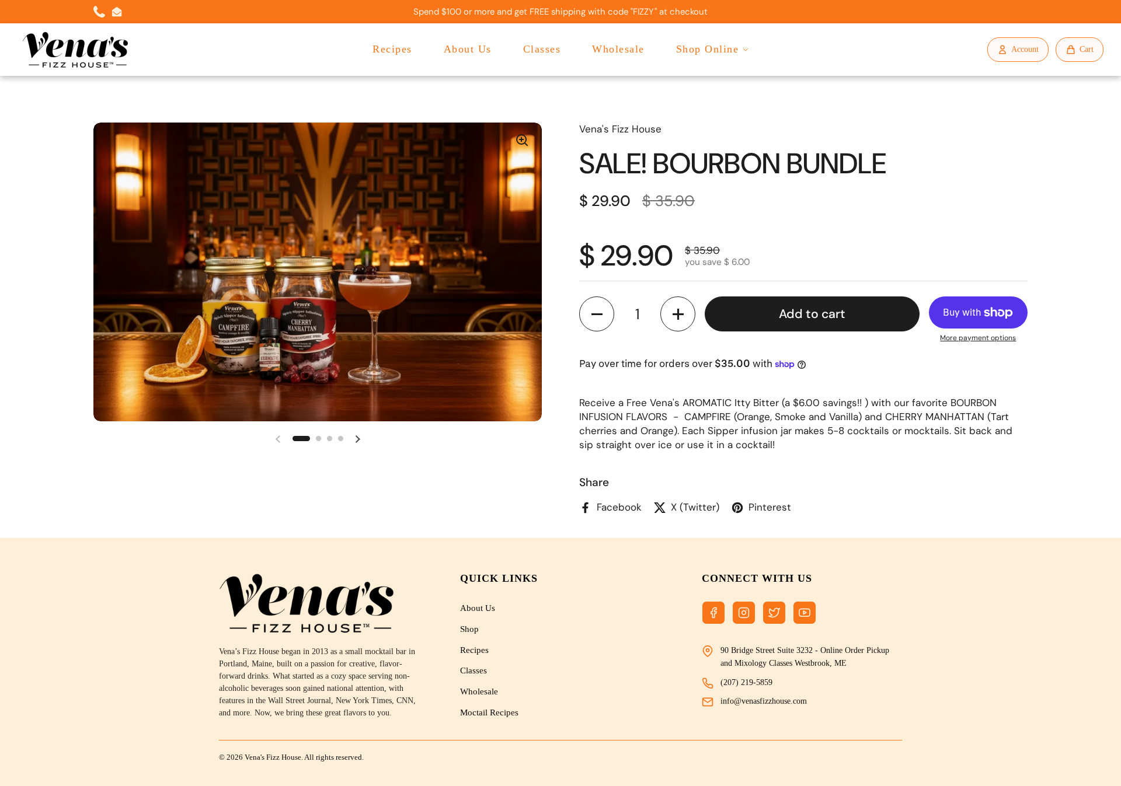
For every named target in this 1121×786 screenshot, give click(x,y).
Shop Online (707, 49)
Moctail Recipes (489, 712)
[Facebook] (713, 612)
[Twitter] (774, 612)
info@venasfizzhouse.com (763, 701)
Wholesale (618, 49)
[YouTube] (804, 612)
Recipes (392, 49)
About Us (468, 49)
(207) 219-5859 (746, 682)
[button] (301, 438)
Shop (469, 629)
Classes (542, 49)
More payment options (978, 338)
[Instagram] (744, 612)
